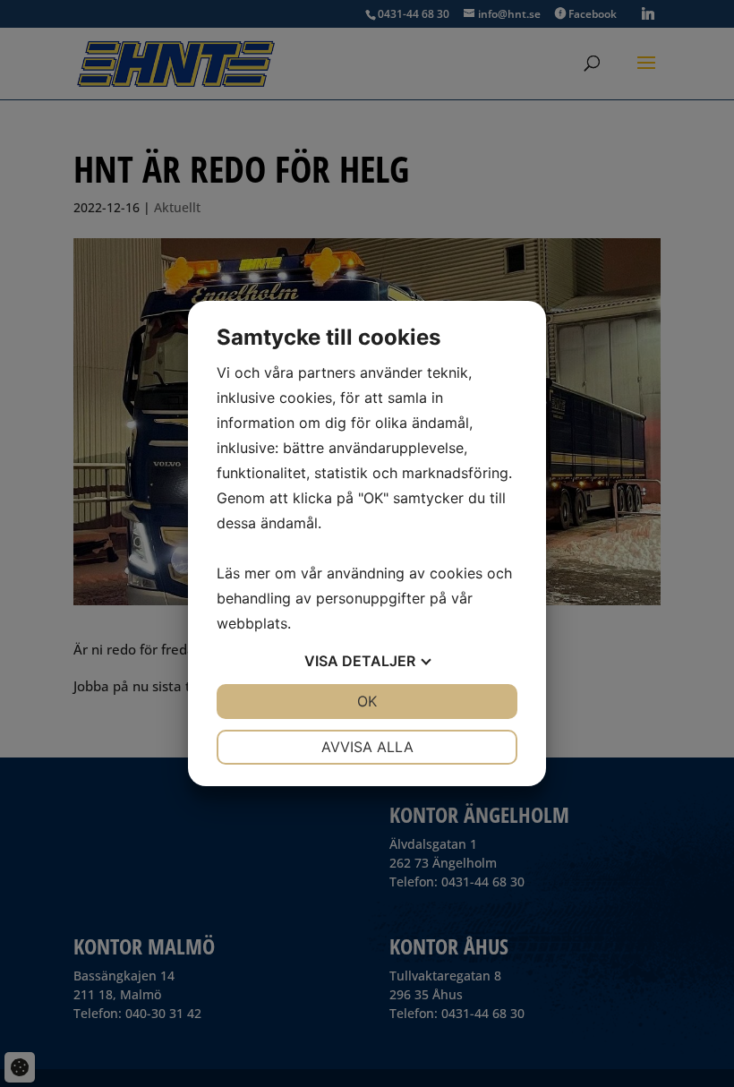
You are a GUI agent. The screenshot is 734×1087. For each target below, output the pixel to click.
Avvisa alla (367, 747)
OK (367, 701)
